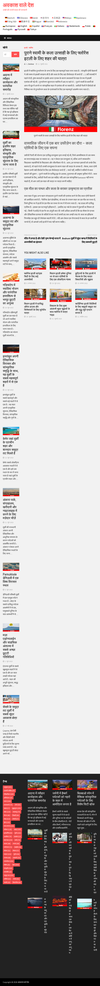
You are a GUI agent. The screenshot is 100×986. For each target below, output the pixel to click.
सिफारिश (17, 882)
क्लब (7, 808)
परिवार (8, 829)
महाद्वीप (17, 847)
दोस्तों (16, 819)
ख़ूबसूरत (16, 808)
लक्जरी (16, 858)
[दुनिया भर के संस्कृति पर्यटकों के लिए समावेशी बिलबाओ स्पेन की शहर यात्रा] (84, 834)
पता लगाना (9, 826)
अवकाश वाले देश (18, 5)
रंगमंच (7, 858)
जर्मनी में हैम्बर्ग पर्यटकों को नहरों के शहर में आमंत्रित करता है (61, 799)
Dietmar (31, 64)
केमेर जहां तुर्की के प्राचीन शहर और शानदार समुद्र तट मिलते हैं (11, 446)
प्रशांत (17, 836)
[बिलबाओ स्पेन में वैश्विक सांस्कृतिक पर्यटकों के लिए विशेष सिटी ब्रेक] (87, 785)
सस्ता (16, 879)
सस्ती (7, 882)
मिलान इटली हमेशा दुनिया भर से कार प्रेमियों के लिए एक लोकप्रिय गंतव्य (60, 276)
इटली (25, 48)
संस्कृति (8, 868)
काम (17, 805)
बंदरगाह (8, 840)
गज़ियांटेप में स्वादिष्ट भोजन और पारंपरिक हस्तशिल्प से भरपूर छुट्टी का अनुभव (10, 294)
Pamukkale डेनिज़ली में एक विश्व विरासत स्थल (11, 580)
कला (7, 801)
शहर (15, 865)
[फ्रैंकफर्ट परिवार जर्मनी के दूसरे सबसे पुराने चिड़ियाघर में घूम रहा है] (59, 834)
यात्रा (7, 854)
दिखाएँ (15, 815)
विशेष (7, 865)
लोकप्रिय (8, 861)
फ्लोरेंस (31, 48)
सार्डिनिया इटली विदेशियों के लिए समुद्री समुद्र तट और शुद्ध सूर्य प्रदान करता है (85, 308)
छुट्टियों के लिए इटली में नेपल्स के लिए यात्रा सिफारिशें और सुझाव (85, 276)
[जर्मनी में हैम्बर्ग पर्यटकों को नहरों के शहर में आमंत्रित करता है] (62, 785)
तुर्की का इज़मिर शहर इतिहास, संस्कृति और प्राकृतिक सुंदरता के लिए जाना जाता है (10, 153)
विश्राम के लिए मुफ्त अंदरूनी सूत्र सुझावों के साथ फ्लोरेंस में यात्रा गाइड (60, 310)
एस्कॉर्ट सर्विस (9, 791)
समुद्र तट (9, 875)
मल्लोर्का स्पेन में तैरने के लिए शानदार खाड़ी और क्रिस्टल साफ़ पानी (95, 925)
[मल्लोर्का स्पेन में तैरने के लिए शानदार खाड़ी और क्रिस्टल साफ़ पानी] (84, 900)
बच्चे (17, 840)
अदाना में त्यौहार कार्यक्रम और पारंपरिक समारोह (10, 82)
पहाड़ (17, 829)
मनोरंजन (8, 847)
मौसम (7, 851)
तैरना (7, 815)
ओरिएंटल (8, 798)
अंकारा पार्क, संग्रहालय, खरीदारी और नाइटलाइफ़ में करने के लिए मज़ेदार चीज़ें (10, 509)
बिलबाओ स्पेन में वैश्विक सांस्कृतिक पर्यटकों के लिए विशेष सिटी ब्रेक (86, 799)
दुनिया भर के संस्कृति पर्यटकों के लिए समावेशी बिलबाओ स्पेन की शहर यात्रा (95, 863)
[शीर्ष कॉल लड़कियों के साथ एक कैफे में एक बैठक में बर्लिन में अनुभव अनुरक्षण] (59, 897)
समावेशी (7, 872)
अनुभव (8, 787)
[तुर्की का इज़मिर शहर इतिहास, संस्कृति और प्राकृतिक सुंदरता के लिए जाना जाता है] (35, 830)
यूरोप (16, 854)
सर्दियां (7, 879)
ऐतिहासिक (9, 794)
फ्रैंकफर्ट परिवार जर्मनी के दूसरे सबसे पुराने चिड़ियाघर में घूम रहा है (70, 862)
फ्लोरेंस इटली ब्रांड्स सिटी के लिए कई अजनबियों (33, 276)
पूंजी (18, 833)
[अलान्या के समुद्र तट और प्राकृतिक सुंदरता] (35, 899)
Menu (9, 38)
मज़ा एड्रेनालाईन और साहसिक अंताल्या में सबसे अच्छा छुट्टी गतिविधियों (10, 646)
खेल (7, 812)
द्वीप (7, 822)
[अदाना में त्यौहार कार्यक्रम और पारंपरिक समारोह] (38, 785)
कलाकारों (8, 805)
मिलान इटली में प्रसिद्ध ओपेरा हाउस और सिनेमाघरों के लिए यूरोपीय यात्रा (35, 308)
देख (7, 819)
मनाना (16, 844)
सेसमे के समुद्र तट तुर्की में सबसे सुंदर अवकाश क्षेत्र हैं (11, 714)
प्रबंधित (7, 836)
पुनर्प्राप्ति (8, 833)
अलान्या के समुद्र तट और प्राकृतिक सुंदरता (10, 223)
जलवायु (16, 812)
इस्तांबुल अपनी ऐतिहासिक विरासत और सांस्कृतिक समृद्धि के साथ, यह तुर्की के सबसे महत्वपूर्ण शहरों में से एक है (10, 371)
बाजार (7, 844)
